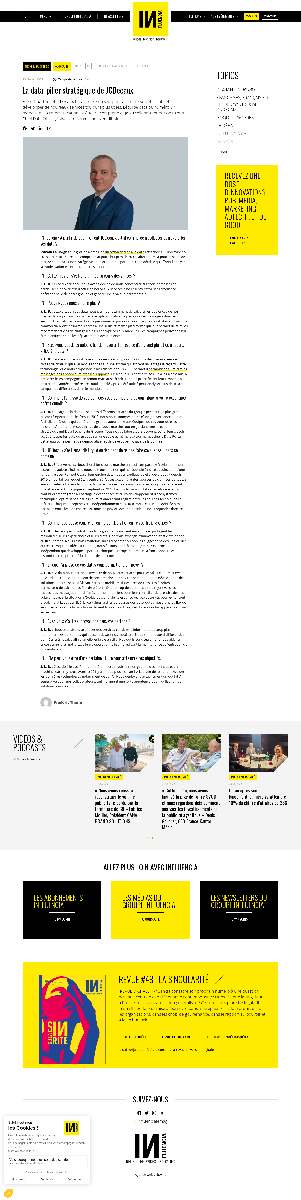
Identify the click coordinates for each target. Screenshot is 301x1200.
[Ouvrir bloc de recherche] (25, 16)
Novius (161, 1174)
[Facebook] (25, 128)
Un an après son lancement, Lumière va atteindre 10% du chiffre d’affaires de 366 (258, 796)
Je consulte (150, 919)
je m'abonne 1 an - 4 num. (176, 1037)
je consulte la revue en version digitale (184, 1049)
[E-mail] (49, 128)
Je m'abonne (61, 919)
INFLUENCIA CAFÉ (109, 777)
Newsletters (113, 16)
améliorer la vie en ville (100, 639)
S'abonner (251, 16)
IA (88, 66)
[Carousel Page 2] (152, 838)
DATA (78, 66)
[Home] (150, 21)
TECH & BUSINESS (37, 66)
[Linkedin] (41, 128)
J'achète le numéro (134, 1037)
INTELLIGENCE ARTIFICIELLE (113, 66)
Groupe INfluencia (78, 16)
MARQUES (62, 66)
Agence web (144, 1174)
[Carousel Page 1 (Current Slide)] (148, 838)
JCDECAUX (142, 66)
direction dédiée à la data (124, 252)
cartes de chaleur (53, 364)
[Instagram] (154, 1113)
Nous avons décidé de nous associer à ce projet (130, 484)
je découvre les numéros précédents (228, 1037)
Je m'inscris (239, 919)
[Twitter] (33, 128)
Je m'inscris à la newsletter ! (238, 240)
